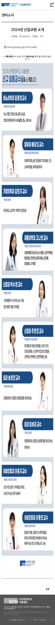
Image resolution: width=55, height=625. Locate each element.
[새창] (9, 4)
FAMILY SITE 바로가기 (40, 620)
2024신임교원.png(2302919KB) (22, 47)
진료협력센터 (25, 4)
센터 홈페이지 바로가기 (17, 620)
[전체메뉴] (51, 4)
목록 (47, 589)
